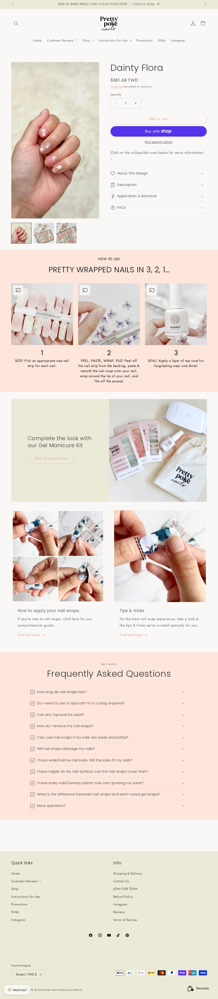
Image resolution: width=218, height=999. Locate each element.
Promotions (19, 904)
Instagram (18, 920)
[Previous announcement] (12, 4)
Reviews (119, 912)
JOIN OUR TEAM (125, 888)
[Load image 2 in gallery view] (44, 233)
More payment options (158, 142)
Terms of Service (125, 920)
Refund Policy (123, 896)
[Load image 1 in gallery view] (21, 233)
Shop (15, 888)
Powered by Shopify (70, 990)
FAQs (15, 912)
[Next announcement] (205, 4)
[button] (16, 23)
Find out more (29, 634)
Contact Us (121, 881)
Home (15, 873)
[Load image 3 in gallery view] (66, 233)
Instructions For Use (25, 896)
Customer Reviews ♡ (26, 881)
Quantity (115, 94)
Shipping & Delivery (127, 873)
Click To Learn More (50, 458)
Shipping (116, 86)
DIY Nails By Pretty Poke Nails (40, 990)
